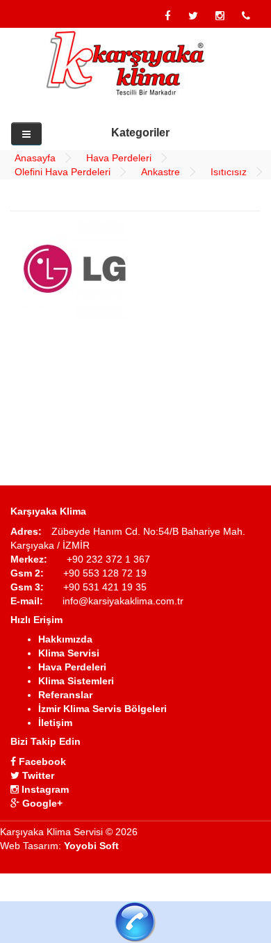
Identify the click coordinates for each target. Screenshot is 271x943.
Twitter (36, 775)
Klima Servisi (68, 653)
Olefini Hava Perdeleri (62, 171)
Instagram (44, 789)
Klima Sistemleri (76, 680)
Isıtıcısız (229, 171)
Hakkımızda (65, 639)
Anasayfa (35, 157)
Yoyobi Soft (91, 845)
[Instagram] (219, 16)
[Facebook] (168, 16)
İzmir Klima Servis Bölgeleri (102, 708)
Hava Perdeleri (118, 157)
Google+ (41, 803)
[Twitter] (193, 16)
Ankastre (160, 171)
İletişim (55, 722)
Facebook (41, 761)
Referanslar (65, 694)
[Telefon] (246, 16)
